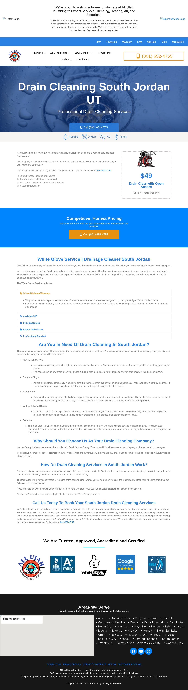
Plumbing (38, 53)
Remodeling (104, 53)
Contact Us (178, 42)
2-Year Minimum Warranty (36, 293)
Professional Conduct (34, 336)
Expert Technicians (33, 329)
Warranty (127, 42)
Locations (81, 59)
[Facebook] (133, 651)
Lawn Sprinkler (82, 53)
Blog (164, 42)
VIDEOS (112, 664)
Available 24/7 (30, 316)
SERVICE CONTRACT (94, 664)
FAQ (139, 42)
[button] (94, 293)
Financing (111, 42)
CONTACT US (54, 664)
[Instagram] (148, 651)
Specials (151, 42)
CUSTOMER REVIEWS (129, 664)
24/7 (99, 42)
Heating (65, 59)
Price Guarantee (31, 323)
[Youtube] (141, 651)
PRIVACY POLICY (72, 664)
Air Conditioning (58, 53)
